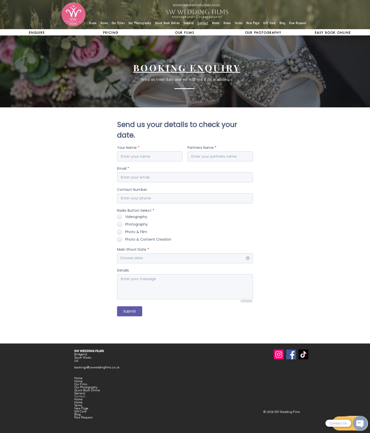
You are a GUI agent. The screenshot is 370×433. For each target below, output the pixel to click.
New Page (81, 408)
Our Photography (85, 387)
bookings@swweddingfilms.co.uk (97, 367)
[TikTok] (303, 354)
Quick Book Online (87, 390)
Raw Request (83, 417)
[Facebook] (291, 354)
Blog (77, 414)
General (79, 393)
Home (78, 378)
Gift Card (80, 411)
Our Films (80, 384)
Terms (78, 405)
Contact (79, 396)
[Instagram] (279, 354)
